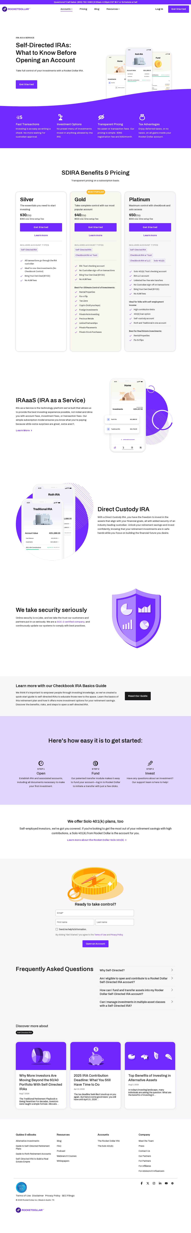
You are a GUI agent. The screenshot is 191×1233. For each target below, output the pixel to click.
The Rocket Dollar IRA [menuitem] (109, 1141)
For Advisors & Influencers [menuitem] (151, 1171)
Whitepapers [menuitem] (63, 1161)
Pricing (83, 9)
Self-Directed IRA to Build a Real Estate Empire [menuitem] (32, 1160)
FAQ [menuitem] (59, 1146)
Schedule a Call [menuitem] (129, 2)
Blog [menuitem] (59, 1141)
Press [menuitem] (141, 1146)
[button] (142, 1183)
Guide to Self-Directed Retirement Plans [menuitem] (33, 1147)
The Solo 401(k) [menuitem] (105, 1146)
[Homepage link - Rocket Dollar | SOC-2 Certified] (21, 1191)
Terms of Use (100, 935)
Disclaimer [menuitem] (38, 1195)
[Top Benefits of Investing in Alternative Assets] (150, 1056)
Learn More (23, 430)
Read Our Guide (137, 696)
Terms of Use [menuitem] (23, 1195)
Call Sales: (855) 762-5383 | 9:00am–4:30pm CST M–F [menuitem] (92, 2)
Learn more (41, 235)
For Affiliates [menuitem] (145, 1166)
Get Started (178, 9)
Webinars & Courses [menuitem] (66, 1156)
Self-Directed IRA (24, 1032)
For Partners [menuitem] (145, 1161)
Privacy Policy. (117, 935)
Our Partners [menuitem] (145, 1156)
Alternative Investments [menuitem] (27, 1141)
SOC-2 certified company (70, 621)
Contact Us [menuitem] (144, 1151)
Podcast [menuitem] (61, 1151)
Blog (96, 9)
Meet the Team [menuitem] (146, 1141)
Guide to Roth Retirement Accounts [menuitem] (33, 1154)
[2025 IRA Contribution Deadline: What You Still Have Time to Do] (95, 1056)
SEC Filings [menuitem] (68, 1195)
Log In (159, 9)
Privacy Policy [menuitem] (52, 1195)
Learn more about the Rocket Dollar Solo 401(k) (95, 840)
